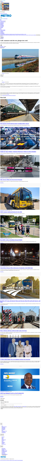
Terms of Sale (9, 460)
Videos (7, 34)
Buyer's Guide (24, 34)
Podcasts (12, 34)
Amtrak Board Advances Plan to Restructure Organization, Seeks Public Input (16, 267)
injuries (5, 95)
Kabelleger (3, 73)
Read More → (2, 126)
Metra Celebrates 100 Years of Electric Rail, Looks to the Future (13, 330)
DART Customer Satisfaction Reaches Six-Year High (11, 211)
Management (2, 22)
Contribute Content (4, 451)
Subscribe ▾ (2, 2)
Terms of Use (5, 460)
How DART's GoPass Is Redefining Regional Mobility (11, 239)
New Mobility (2, 25)
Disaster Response (2, 21)
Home (1, 38)
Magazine (1, 34)
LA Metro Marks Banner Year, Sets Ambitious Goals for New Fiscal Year (15, 359)
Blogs (5, 34)
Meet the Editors (4, 449)
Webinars (16, 34)
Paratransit (1, 27)
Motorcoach (1, 24)
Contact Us (3, 452)
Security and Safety (2, 30)
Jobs (14, 34)
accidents (3, 95)
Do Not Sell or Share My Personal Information (17, 460)
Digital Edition (5, 13)
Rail (0, 28)
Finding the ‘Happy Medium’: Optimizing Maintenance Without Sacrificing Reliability (18, 151)
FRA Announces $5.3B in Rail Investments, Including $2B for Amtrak (14, 123)
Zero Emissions (2, 32)
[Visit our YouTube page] (3, 400)
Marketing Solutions (4, 450)
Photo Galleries (9, 34)
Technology (1, 31)
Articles (8, 0)
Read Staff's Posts (2, 47)
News (6, 0)
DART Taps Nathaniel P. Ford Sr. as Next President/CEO (12, 393)
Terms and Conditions (4, 454)
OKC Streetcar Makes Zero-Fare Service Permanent (11, 179)
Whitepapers (18, 34)
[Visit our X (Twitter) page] (2, 400)
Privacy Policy (4, 453)
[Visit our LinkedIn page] (1, 400)
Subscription (3, 448)
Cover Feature (3, 0)
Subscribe (1, 13)
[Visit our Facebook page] (0, 400)
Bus (0, 19)
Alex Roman (6, 210)
